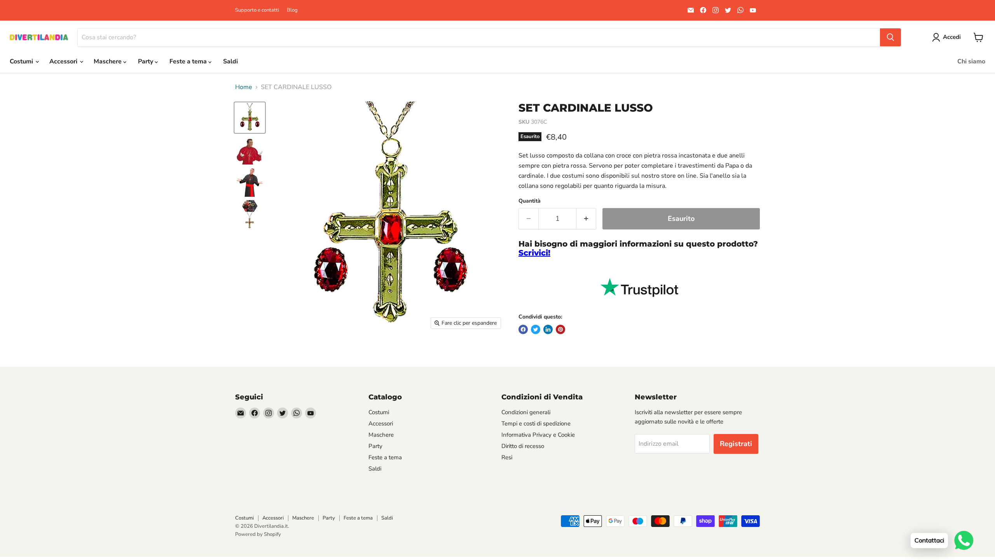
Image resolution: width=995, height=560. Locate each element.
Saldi (230, 61)
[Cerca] (890, 37)
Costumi (22, 61)
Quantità (529, 201)
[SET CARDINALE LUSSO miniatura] (249, 117)
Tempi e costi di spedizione (536, 423)
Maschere (108, 61)
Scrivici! (534, 252)
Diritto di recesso (522, 446)
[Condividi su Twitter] (535, 329)
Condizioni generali (525, 412)
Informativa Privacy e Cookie (538, 435)
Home (243, 87)
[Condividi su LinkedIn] (548, 329)
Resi (506, 457)
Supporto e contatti (257, 10)
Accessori (64, 61)
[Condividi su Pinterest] (560, 329)
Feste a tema (188, 61)
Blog (292, 10)
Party (146, 61)
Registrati (736, 443)
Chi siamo (971, 61)
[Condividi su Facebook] (523, 329)
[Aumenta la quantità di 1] (586, 218)
